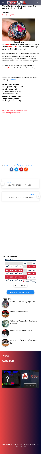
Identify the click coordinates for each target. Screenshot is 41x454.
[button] (11, 169)
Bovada (13, 80)
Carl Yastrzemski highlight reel (22, 301)
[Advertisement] (20, 139)
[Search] (38, 2)
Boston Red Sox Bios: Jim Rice (22, 330)
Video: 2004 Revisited (19, 311)
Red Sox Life (21, 444)
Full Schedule (20, 285)
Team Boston (20, 447)
